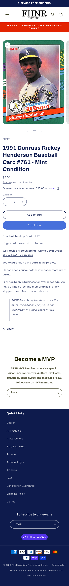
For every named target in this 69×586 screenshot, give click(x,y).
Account (12, 454)
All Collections (15, 438)
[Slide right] (42, 130)
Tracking (12, 470)
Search (11, 423)
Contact (11, 501)
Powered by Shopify (38, 565)
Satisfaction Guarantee (21, 486)
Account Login (15, 462)
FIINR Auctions (20, 565)
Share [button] (10, 329)
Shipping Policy (16, 494)
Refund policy (59, 565)
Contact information (36, 576)
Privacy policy (17, 570)
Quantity (7, 195)
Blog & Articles (15, 446)
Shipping (7, 182)
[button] (7, 14)
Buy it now (35, 225)
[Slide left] (27, 130)
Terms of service (35, 570)
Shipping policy (54, 570)
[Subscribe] (58, 392)
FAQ (9, 478)
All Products (14, 431)
